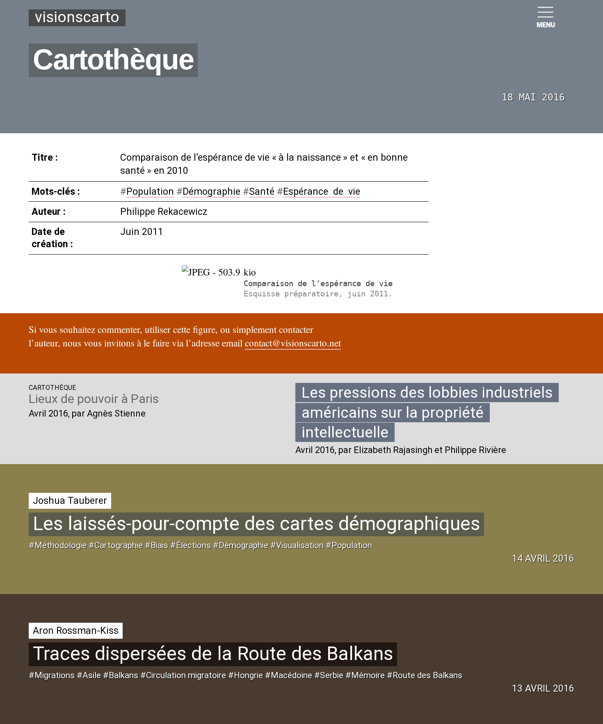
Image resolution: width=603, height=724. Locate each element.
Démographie (211, 191)
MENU (546, 25)
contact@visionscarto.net (293, 343)
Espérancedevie (321, 191)
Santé (261, 191)
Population (150, 191)
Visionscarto (77, 17)
